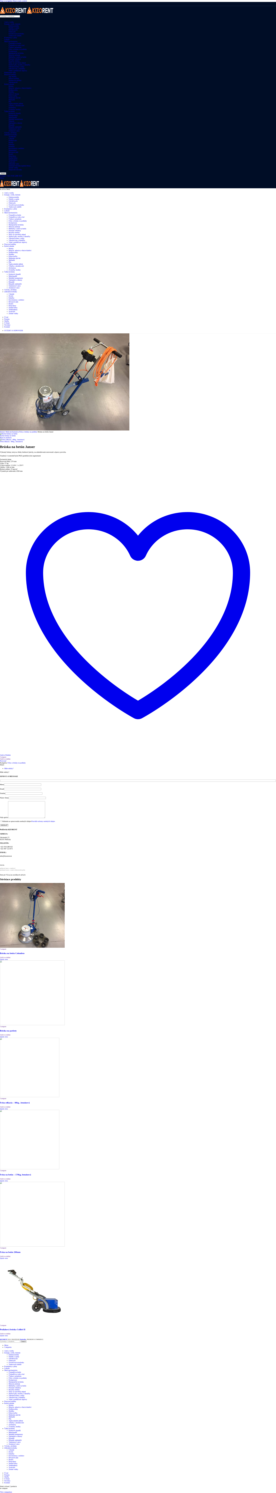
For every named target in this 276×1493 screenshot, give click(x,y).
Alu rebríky (12, 76)
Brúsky (11, 86)
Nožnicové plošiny (15, 80)
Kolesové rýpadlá (15, 113)
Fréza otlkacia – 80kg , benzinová (15, 1103)
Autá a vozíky (9, 22)
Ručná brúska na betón (8, 436)
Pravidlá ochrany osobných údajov (43, 821)
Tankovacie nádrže (15, 36)
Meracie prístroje (14, 55)
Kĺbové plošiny (14, 78)
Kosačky (12, 146)
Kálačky (11, 144)
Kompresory (13, 51)
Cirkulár (11, 139)
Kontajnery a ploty (10, 38)
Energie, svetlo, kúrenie (12, 24)
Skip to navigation (6, 1)
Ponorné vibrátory (15, 59)
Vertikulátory (13, 160)
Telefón (2, 793)
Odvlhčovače (13, 30)
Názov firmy (4, 798)
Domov (3, 432)
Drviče (11, 142)
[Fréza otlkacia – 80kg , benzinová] (29, 1096)
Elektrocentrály (14, 26)
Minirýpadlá (13, 117)
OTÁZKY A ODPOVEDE (13, 330)
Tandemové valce (15, 129)
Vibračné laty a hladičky (17, 69)
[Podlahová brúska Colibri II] (32, 1323)
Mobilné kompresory (16, 119)
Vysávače (12, 162)
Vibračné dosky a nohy (16, 67)
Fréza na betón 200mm (10, 1252)
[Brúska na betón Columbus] (32, 947)
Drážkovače (13, 140)
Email (2, 789)
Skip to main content (20, 1)
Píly (10, 102)
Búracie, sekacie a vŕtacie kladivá (20, 88)
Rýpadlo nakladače (15, 127)
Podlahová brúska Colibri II (12, 1329)
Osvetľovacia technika (16, 34)
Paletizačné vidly (10, 72)
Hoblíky (11, 92)
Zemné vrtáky (13, 168)
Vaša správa (4, 817)
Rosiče (11, 154)
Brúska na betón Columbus (12, 953)
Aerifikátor (12, 137)
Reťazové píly (13, 152)
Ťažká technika (9, 111)
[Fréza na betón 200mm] (32, 1246)
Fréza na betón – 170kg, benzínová (15, 1175)
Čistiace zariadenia (15, 47)
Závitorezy (12, 107)
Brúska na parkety (8, 1031)
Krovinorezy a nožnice (16, 148)
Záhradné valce (14, 164)
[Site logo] (13, 14)
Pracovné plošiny (10, 74)
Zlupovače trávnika (15, 170)
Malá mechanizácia (10, 41)
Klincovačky (13, 96)
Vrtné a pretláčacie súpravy (18, 71)
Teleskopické (13, 82)
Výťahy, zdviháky (10, 133)
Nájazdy (11, 121)
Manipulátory (13, 115)
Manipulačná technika (16, 53)
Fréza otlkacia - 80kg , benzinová (11, 441)
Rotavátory (12, 156)
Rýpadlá (11, 125)
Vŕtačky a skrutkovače (16, 105)
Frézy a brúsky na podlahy (18, 49)
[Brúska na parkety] (32, 1025)
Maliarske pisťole (14, 98)
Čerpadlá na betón (15, 43)
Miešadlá (12, 100)
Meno (2, 784)
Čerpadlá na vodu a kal (16, 45)
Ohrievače (12, 32)
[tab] (8, 768)
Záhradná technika (10, 135)
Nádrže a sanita (14, 28)
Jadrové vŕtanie (14, 94)
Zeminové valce (14, 131)
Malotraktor (13, 150)
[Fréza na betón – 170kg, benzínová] (29, 1169)
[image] (64, 430)
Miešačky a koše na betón (17, 57)
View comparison (6, 1492)
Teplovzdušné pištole (16, 104)
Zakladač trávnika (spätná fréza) (19, 166)
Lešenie (7, 39)
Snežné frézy (13, 158)
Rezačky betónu (14, 61)
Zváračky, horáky (15, 109)
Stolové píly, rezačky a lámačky (19, 65)
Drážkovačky (13, 90)
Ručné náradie (9, 84)
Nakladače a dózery (15, 123)
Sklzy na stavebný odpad (17, 63)
